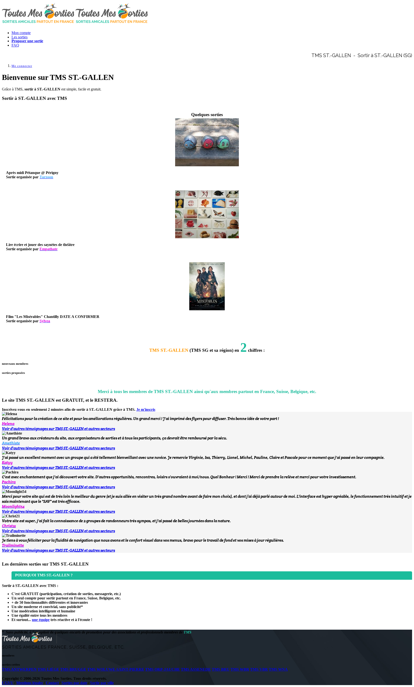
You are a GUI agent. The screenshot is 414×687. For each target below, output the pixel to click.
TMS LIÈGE (48, 669)
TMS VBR (259, 669)
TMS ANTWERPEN (19, 669)
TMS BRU (221, 669)
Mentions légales (29, 683)
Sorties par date (74, 683)
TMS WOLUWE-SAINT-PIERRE (115, 669)
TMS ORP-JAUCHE (162, 669)
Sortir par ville (102, 683)
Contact (52, 683)
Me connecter (22, 66)
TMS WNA (278, 669)
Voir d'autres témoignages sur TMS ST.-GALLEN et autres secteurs (58, 428)
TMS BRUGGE (73, 669)
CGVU (7, 683)
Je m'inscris (145, 409)
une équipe (41, 620)
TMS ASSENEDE (196, 669)
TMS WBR (239, 669)
